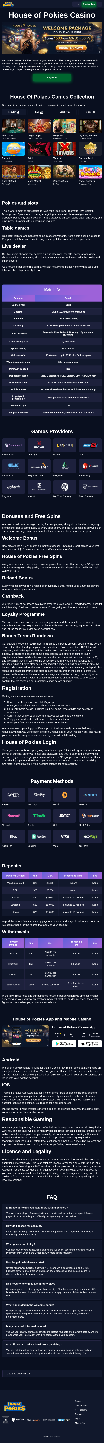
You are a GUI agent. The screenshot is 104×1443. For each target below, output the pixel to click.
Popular (12, 112)
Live (37, 112)
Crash (63, 112)
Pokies (88, 112)
